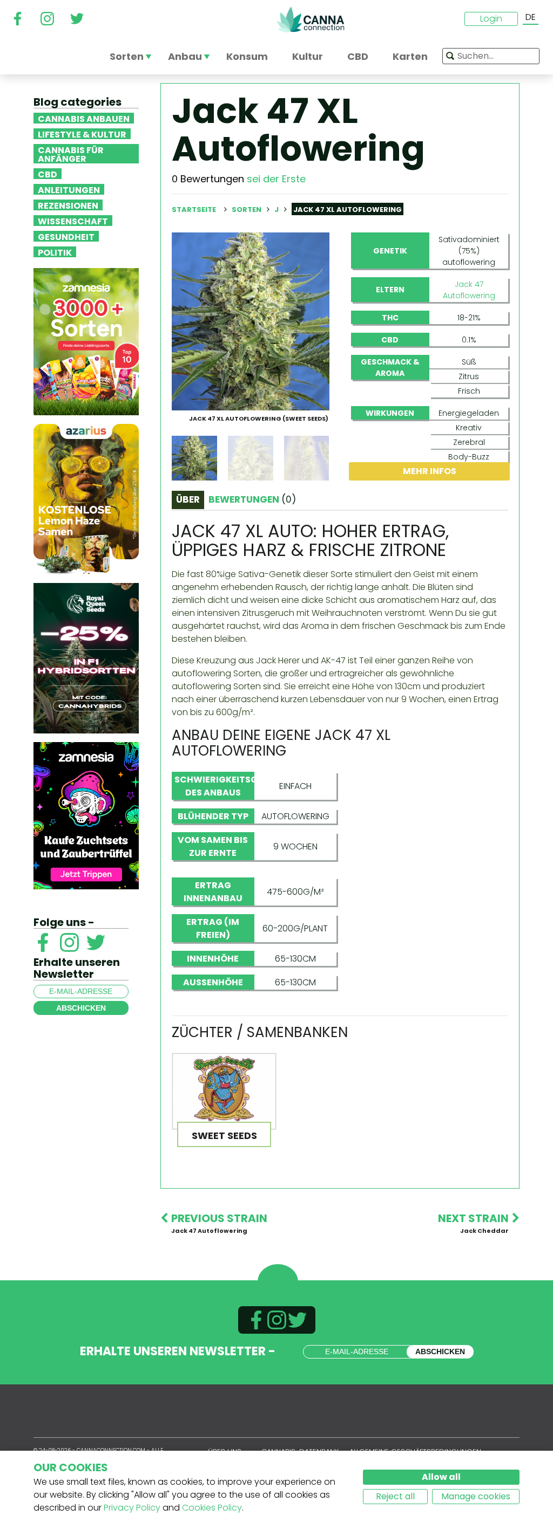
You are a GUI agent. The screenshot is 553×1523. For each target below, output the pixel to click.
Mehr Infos (429, 471)
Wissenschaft (73, 220)
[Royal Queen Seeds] (86, 657)
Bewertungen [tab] (252, 499)
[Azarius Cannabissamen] (86, 498)
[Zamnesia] (86, 341)
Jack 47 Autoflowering (469, 290)
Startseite (194, 209)
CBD (47, 173)
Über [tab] (188, 499)
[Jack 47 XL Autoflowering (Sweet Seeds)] (250, 320)
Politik (55, 251)
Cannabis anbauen (84, 118)
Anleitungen (69, 189)
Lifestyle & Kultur (82, 133)
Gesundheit (66, 236)
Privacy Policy (132, 1507)
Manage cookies (475, 1496)
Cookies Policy (212, 1507)
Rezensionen (68, 205)
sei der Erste (276, 179)
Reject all (395, 1496)
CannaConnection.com (310, 19)
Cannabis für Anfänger (71, 153)
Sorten (247, 209)
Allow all (441, 1477)
